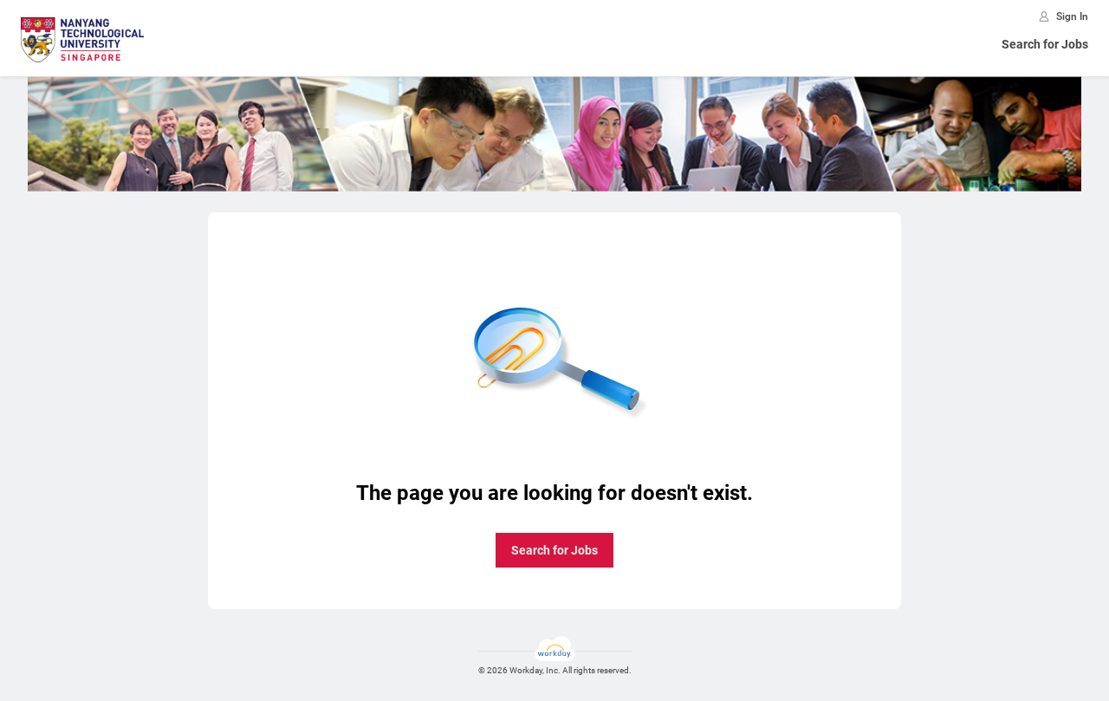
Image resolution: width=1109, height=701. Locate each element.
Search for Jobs (1045, 44)
